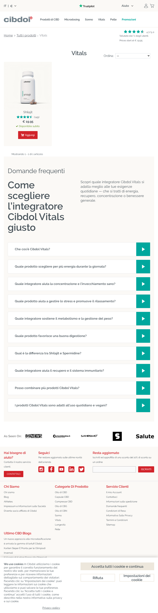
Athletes (8, 501)
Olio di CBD (61, 492)
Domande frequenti (116, 506)
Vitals (58, 520)
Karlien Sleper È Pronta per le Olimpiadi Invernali (24, 550)
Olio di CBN (61, 510)
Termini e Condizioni (117, 520)
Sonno (58, 515)
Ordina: (109, 56)
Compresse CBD (63, 501)
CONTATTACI (13, 474)
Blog (6, 497)
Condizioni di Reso (116, 510)
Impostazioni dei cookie (137, 578)
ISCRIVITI (146, 469)
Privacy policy (51, 607)
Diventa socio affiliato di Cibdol (20, 510)
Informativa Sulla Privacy (119, 515)
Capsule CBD (62, 497)
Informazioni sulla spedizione (121, 501)
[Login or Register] (146, 6)
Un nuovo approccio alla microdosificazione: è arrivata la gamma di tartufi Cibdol (27, 541)
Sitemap (110, 524)
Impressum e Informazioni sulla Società (25, 506)
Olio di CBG (61, 506)
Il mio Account (114, 492)
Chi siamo (9, 492)
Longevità (60, 524)
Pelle (57, 529)
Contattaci (111, 497)
